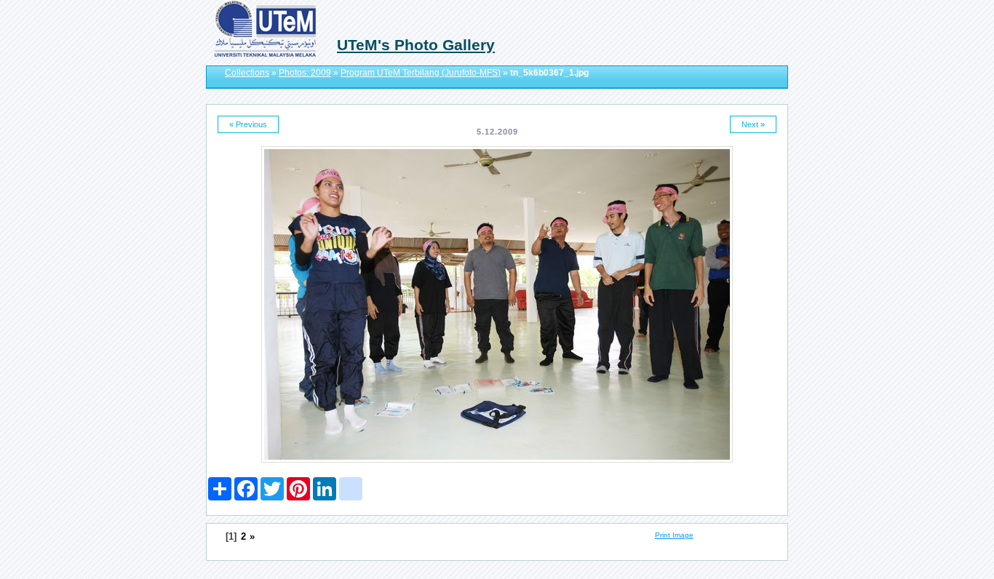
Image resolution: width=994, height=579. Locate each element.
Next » (753, 124)
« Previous (248, 124)
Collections (247, 73)
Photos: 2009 (305, 73)
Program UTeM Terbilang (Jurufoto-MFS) (421, 73)
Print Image (674, 535)
